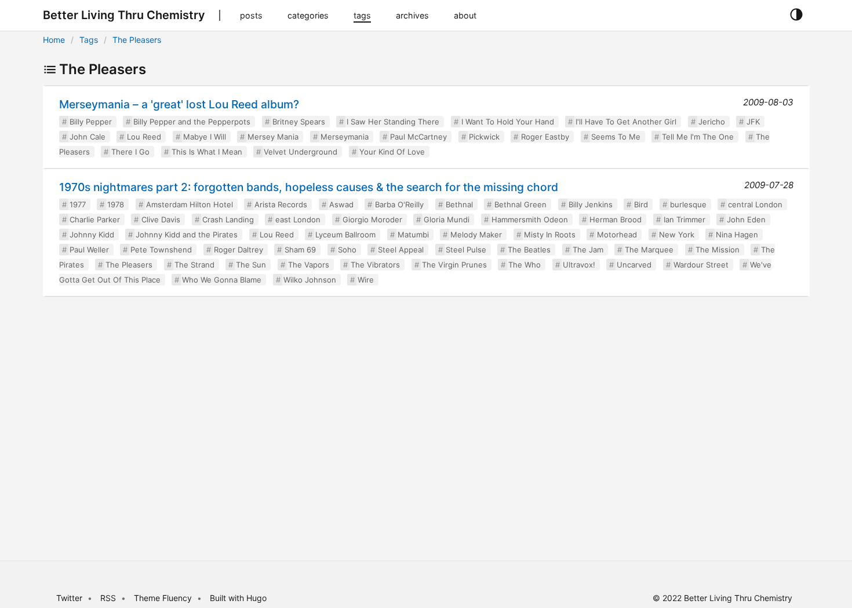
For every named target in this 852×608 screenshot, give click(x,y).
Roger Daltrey (238, 249)
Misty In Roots (550, 234)
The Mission (718, 249)
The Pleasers (136, 40)
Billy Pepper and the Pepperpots (191, 121)
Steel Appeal (401, 249)
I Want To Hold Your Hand (507, 121)
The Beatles (529, 249)
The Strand (194, 264)
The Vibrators (375, 264)
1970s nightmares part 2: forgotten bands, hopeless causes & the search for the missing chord (308, 187)
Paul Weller (89, 249)
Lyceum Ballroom (345, 234)
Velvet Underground (300, 151)
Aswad (341, 204)
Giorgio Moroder (372, 219)
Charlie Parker (95, 219)
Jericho (711, 121)
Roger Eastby (545, 136)
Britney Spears (298, 121)
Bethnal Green (520, 204)
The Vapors (308, 264)
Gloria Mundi (446, 219)
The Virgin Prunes (454, 264)
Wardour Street (701, 264)
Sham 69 (300, 249)
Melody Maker (476, 234)
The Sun (251, 264)
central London (755, 204)
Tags (88, 40)
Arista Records (280, 204)
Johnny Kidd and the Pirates (187, 234)
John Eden (746, 219)
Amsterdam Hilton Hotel (189, 204)
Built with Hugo (238, 598)
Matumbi (413, 234)
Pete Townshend (161, 249)
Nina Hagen (737, 234)
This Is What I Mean (207, 151)
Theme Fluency (164, 598)
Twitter (69, 598)
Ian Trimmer (684, 219)
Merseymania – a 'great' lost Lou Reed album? (179, 104)
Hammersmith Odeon (529, 219)
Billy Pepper (91, 121)
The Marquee (649, 249)
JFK (753, 121)
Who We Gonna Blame (221, 279)
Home (54, 40)
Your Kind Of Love (392, 151)
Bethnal (459, 204)
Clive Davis (160, 219)
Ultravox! (579, 264)
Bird (641, 204)
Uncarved (634, 264)
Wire (366, 279)
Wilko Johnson (309, 279)
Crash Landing (228, 219)
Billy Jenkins (591, 204)
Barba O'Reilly (399, 204)
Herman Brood (615, 219)
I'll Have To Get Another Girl (626, 121)
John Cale (87, 136)
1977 (78, 204)
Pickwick (484, 136)
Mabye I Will (204, 136)
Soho (347, 249)
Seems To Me (615, 136)
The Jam (588, 249)
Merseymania (345, 136)
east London (298, 219)
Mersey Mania (272, 136)
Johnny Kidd (92, 234)
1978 (115, 204)
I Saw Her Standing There (393, 121)
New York (676, 234)
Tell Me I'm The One (698, 136)
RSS (108, 598)
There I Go (130, 151)
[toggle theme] (796, 15)
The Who (524, 264)
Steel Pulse (466, 249)
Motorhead (617, 234)
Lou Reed (144, 136)
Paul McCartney (418, 136)
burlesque (688, 204)
